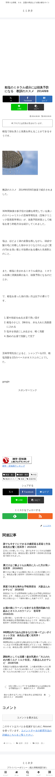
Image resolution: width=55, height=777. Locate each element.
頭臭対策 (32, 479)
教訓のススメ (10, 479)
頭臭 (22, 479)
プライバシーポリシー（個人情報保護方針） (27, 767)
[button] (36, 107)
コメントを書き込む (27, 717)
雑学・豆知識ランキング (13, 466)
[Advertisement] (27, 52)
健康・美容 (23, 475)
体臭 (35, 475)
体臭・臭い (10, 475)
